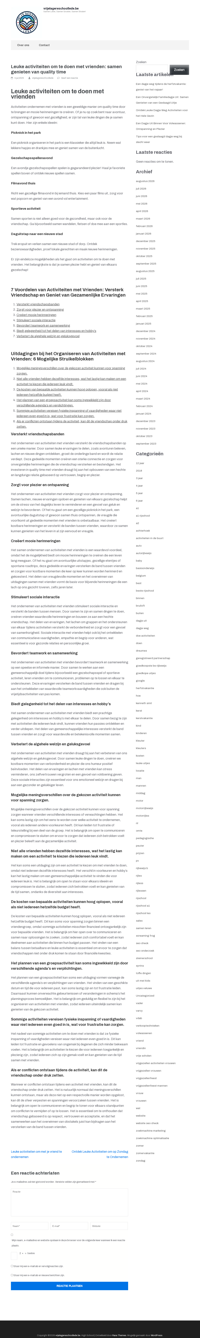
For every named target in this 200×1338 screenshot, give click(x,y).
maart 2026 (143, 218)
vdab (139, 1018)
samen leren (143, 928)
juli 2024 (141, 368)
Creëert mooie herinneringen (36, 315)
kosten (140, 755)
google (140, 680)
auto (139, 545)
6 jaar (139, 500)
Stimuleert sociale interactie (36, 320)
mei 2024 (141, 383)
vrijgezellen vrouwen (148, 1070)
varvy (139, 1010)
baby (139, 560)
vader (139, 1003)
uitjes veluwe (144, 988)
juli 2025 (141, 278)
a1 (137, 508)
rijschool (141, 898)
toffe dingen (143, 973)
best (138, 583)
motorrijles (142, 815)
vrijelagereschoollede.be (61, 8)
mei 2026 (141, 203)
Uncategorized (145, 995)
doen (139, 643)
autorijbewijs (143, 553)
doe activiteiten (145, 635)
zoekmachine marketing (151, 1130)
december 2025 (145, 241)
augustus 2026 (145, 181)
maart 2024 (143, 398)
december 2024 (145, 331)
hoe (138, 695)
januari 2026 (143, 233)
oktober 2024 (144, 346)
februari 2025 (144, 316)
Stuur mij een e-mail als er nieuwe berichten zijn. (39, 1275)
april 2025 (142, 301)
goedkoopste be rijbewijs (151, 665)
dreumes (141, 650)
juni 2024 (141, 376)
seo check (142, 943)
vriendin (141, 1048)
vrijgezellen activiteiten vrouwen (156, 1063)
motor (139, 800)
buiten (140, 613)
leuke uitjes (143, 763)
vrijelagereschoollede (42, 78)
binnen (140, 598)
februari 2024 (144, 406)
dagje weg (142, 628)
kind (138, 725)
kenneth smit (144, 703)
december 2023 (145, 421)
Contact (44, 45)
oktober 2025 (144, 256)
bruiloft (140, 605)
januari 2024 (143, 413)
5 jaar (139, 493)
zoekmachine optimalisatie (152, 1138)
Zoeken (141, 62)
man (138, 778)
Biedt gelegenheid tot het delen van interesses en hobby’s (56, 331)
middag (140, 793)
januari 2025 (143, 323)
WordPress (156, 1335)
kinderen (141, 733)
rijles (139, 875)
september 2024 (146, 353)
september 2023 (146, 443)
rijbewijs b (142, 868)
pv (137, 860)
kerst (139, 710)
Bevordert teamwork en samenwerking (43, 325)
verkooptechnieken (147, 1025)
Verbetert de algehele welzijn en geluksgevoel (48, 336)
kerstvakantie (144, 718)
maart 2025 (143, 308)
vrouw (139, 1093)
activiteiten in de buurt (149, 538)
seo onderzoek (145, 950)
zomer (140, 1145)
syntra (140, 965)
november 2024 (145, 338)
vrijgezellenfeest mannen (152, 1085)
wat (138, 1108)
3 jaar (139, 478)
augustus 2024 (145, 361)
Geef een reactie (69, 78)
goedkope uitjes (146, 673)
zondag (140, 1160)
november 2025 (145, 248)
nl (137, 823)
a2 (137, 523)
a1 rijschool (143, 515)
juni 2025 (141, 286)
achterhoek (143, 530)
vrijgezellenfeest (146, 1078)
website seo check (147, 1123)
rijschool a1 (143, 905)
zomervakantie (145, 1153)
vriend (140, 1040)
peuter (140, 845)
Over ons (23, 45)
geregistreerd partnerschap (153, 658)
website (140, 1115)
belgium (141, 575)
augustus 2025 (145, 271)
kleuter (140, 740)
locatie (140, 770)
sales (139, 920)
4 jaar (139, 485)
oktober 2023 (144, 436)
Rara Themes (119, 1335)
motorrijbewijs (144, 808)
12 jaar (140, 463)
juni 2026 (141, 196)
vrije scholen (143, 1055)
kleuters (141, 748)
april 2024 (142, 391)
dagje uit (141, 620)
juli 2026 (141, 188)
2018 (139, 470)
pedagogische (145, 838)
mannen (141, 785)
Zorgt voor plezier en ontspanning (40, 309)
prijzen (140, 853)
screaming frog (145, 935)
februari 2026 (144, 226)
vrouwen (141, 1100)
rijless (139, 883)
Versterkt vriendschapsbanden (38, 304)
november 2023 (145, 428)
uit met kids (143, 980)
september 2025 (146, 263)
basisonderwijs (145, 568)
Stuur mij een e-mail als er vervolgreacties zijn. (38, 1266)
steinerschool (144, 958)
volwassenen (144, 1033)
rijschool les (143, 913)
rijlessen (141, 890)
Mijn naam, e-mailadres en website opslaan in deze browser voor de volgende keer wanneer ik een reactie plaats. (68, 1243)
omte (139, 830)
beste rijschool (145, 590)
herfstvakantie (145, 688)
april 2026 (142, 211)
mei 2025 (141, 293)
